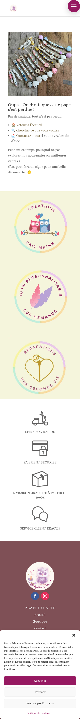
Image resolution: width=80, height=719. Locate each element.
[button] (74, 635)
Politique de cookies (38, 713)
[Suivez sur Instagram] (45, 596)
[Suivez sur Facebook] (35, 596)
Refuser (40, 692)
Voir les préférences (40, 703)
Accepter (40, 680)
